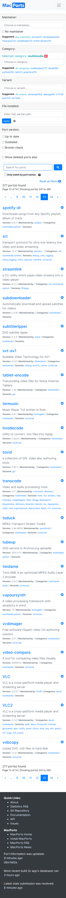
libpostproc (45, 500)
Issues (14, 823)
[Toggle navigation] (58, 5)
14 (51, 197)
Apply (7, 121)
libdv (28, 500)
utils (42, 255)
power (20, 732)
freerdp (52, 724)
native (44, 365)
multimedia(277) (38, 68)
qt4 (51, 728)
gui (13, 394)
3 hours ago (12, 875)
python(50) (8, 72)
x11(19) (59, 94)
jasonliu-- (39, 251)
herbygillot (39, 414)
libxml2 (38, 504)
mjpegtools (53, 504)
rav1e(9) (16, 98)
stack (37, 337)
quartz (58, 728)
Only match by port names (21, 174)
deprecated (34, 508)
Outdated (10, 142)
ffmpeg (25, 288)
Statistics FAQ (19, 806)
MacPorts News (20, 847)
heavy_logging (9, 259)
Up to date (11, 136)
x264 (4, 508)
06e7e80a (10, 862)
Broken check (13, 147)
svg (47, 728)
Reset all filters (49, 181)
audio (5, 585)
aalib (27, 724)
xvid (11, 508)
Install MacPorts (21, 838)
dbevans (48, 491)
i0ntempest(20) (51, 37)
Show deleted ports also (20, 157)
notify (22, 728)
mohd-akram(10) (42, 40)
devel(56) (53, 68)
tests (20, 259)
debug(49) (49, 94)
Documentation (20, 815)
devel (59, 691)
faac (59, 495)
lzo (44, 504)
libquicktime (8, 504)
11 (30, 197)
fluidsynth (42, 724)
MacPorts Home (21, 834)
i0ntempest (40, 361)
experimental (20, 508)
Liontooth (38, 491)
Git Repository (19, 810)
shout (35, 728)
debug (36, 255)
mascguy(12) (9, 40)
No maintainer (13, 31)
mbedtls (37, 259)
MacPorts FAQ (19, 842)
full (45, 495)
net (60, 251)
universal (47, 259)
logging (49, 255)
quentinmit (45, 528)
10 (23, 197)
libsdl (43, 508)
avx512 (36, 365)
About (14, 802)
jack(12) (6, 98)
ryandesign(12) (25, 40)
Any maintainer (23, 37)
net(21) (18, 72)
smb (42, 728)
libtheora (20, 504)
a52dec (51, 495)
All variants (21, 94)
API (12, 819)
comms (17, 255)
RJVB (38, 691)
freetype (6, 500)
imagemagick (18, 500)
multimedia (7, 227)
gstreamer (7, 728)
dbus (33, 724)
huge (9, 732)
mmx (40, 495)
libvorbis (30, 504)
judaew (38, 222)
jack (16, 728)
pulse (28, 728)
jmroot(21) (37, 37)
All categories (22, 68)
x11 (48, 508)
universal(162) (35, 94)
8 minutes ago (13, 887)
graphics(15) (30, 72)
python (17, 227)
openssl (28, 259)
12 (37, 197)
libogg (35, 500)
